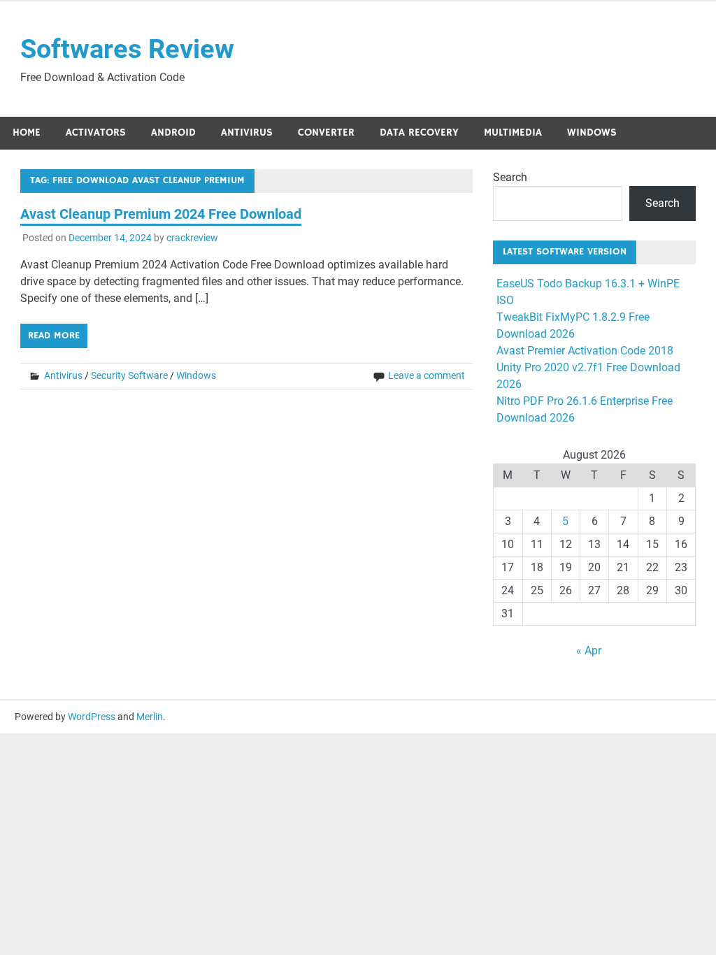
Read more (54, 335)
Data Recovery (419, 132)
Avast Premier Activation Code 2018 (584, 350)
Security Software (129, 375)
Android (173, 132)
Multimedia (513, 132)
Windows (592, 132)
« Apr (588, 650)
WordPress (91, 716)
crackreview (192, 237)
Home (27, 132)
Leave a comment (426, 375)
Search (510, 177)
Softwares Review (127, 49)
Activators (96, 132)
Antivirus (247, 132)
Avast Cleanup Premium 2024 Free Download (160, 214)
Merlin (149, 716)
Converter (326, 132)
